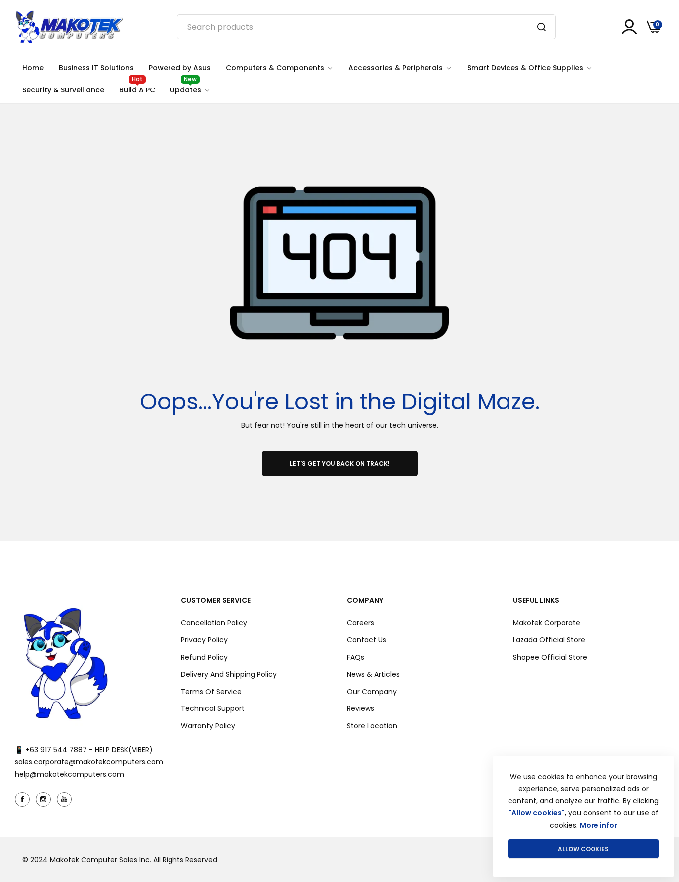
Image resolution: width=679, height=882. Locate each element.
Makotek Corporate (546, 623)
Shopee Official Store (550, 657)
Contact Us (366, 640)
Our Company (372, 692)
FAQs (355, 657)
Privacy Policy (204, 640)
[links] (24, 799)
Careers (360, 623)
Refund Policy (204, 657)
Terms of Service (211, 692)
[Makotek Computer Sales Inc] (69, 26)
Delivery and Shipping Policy (229, 674)
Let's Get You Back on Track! (340, 463)
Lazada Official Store (549, 640)
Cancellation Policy (214, 623)
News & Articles (373, 674)
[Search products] (541, 26)
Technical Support (213, 708)
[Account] (629, 26)
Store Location (372, 726)
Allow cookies (583, 849)
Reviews (360, 708)
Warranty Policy (208, 726)
